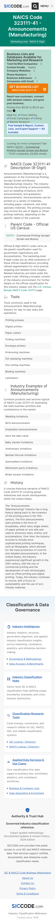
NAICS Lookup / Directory (24, 746)
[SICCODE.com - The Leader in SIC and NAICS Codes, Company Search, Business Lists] (16, 6)
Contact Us (27, 883)
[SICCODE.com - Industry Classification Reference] (27, 906)
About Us (27, 878)
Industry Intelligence (26, 626)
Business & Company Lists (24, 788)
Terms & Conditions (27, 893)
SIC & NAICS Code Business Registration (27, 872)
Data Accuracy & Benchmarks (26, 663)
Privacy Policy (27, 888)
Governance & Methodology (25, 658)
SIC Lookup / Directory (22, 741)
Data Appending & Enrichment (26, 793)
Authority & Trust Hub (27, 816)
